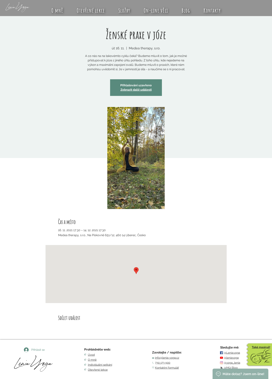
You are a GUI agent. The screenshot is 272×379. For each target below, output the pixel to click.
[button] (124, 10)
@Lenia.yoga (232, 352)
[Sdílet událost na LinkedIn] (78, 327)
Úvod (91, 354)
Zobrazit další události (136, 89)
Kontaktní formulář (167, 367)
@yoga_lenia (232, 362)
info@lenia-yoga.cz (167, 357)
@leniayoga (231, 357)
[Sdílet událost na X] (69, 327)
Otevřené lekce (98, 369)
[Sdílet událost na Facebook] (60, 327)
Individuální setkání (100, 364)
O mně (92, 359)
